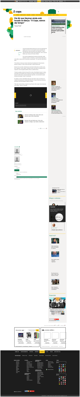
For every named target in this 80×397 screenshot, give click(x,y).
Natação (17, 368)
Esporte (39, 1)
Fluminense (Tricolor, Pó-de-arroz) (65, 368)
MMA (17, 367)
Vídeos (28, 371)
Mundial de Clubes (40, 373)
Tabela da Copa (24, 355)
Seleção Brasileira (50, 369)
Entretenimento (24, 351)
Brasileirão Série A (40, 362)
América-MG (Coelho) (61, 377)
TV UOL (54, 1)
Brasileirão (35, 355)
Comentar (17, 170)
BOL (57, 1)
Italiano (38, 382)
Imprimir (39, 128)
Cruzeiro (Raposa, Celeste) (59, 368)
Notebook (30, 346)
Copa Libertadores (40, 372)
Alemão (38, 377)
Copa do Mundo (54, 355)
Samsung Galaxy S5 (19, 346)
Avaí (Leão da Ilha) (59, 379)
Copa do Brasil (41, 355)
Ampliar (43, 88)
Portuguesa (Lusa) (65, 382)
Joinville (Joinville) (63, 380)
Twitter (17, 168)
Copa (18, 12)
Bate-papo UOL (57, 351)
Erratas (57, 325)
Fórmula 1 (17, 363)
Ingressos (49, 363)
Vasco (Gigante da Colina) (63, 384)
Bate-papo (31, 1)
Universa (46, 1)
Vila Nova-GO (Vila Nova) (65, 384)
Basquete (17, 362)
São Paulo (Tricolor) (61, 372)
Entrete (42, 1)
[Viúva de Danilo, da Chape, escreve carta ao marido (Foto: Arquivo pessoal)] (59, 314)
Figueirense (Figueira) (61, 368)
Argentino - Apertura (40, 376)
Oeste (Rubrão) (59, 382)
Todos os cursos (62, 329)
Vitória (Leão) (65, 372)
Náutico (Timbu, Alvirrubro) (65, 380)
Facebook (17, 167)
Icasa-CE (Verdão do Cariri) (61, 380)
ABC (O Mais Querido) (59, 377)
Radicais (17, 369)
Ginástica (17, 366)
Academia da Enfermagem (46, 346)
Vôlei (17, 372)
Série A (58, 362)
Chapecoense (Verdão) (59, 366)
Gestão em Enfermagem (54, 346)
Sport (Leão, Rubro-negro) (63, 372)
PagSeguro (61, 1)
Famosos (50, 1)
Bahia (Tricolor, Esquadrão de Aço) (63, 365)
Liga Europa (39, 375)
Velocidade (18, 371)
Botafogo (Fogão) (65, 365)
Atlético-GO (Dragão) (65, 377)
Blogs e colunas (54, 198)
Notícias (35, 1)
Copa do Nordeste (29, 380)
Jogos (51, 351)
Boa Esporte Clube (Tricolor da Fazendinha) (61, 379)
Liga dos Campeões (40, 374)
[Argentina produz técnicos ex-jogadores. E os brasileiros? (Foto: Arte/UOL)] (62, 314)
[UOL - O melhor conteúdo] (16, 1)
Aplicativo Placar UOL (30, 367)
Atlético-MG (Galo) (59, 365)
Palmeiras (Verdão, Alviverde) (65, 370)
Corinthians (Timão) (61, 366)
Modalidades (17, 360)
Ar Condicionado (25, 346)
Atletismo (17, 361)
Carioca (28, 376)
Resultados (28, 362)
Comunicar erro (44, 128)
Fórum (28, 368)
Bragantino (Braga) (63, 379)
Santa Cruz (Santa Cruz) (61, 384)
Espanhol (38, 378)
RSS (28, 391)
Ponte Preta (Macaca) (63, 382)
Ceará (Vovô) (65, 379)
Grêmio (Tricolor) (61, 370)
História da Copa (50, 367)
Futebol (26, 360)
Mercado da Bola (48, 355)
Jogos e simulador (51, 362)
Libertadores (31, 355)
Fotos (28, 370)
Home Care (61, 346)
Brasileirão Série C (40, 364)
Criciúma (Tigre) (65, 366)
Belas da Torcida (29, 366)
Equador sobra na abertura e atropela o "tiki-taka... (57, 230)
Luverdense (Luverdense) (59, 380)
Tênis (17, 370)
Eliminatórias (50, 366)
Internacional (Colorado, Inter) (63, 370)
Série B (58, 374)
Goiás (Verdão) (59, 370)
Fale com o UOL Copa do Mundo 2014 (49, 325)
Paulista (28, 375)
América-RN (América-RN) (63, 377)
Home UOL (17, 351)
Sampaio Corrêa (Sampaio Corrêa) (59, 384)
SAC (26, 1)
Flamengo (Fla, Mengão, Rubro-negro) (63, 368)
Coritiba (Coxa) (63, 366)
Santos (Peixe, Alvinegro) (59, 372)
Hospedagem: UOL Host (63, 395)
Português (39, 383)
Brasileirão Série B (40, 363)
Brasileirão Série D (40, 365)
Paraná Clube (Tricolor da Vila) (61, 382)
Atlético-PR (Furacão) (61, 365)
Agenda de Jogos (29, 361)
